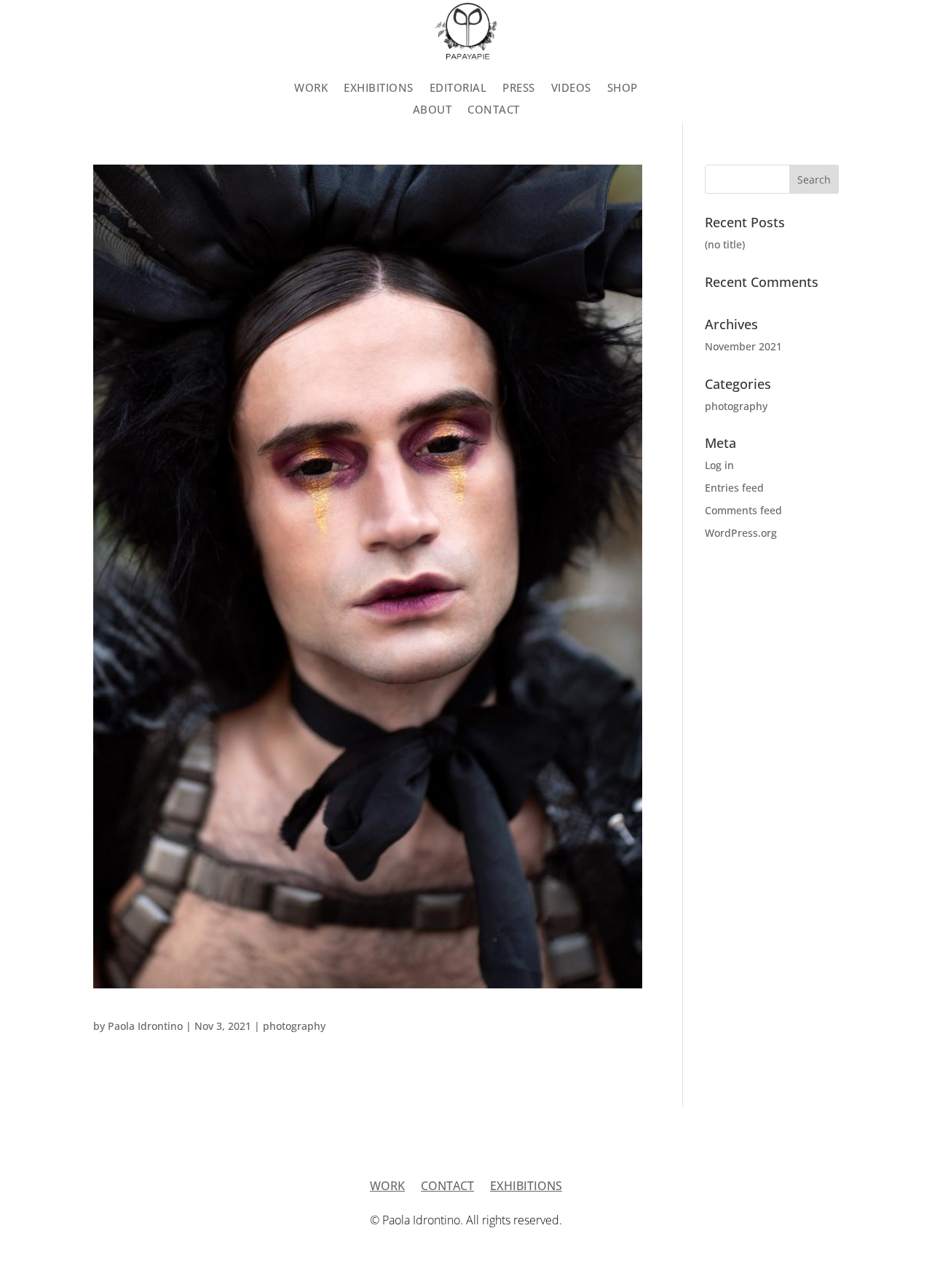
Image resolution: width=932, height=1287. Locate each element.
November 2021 (743, 346)
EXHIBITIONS (379, 88)
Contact (447, 1187)
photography (294, 1026)
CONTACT (493, 110)
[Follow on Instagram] (786, 95)
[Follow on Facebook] (873, 95)
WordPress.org (741, 533)
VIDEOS (571, 88)
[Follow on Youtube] (815, 95)
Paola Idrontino (145, 1026)
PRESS (518, 88)
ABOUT (432, 110)
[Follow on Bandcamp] (844, 95)
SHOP (622, 88)
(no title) (725, 244)
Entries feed (734, 488)
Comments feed (743, 510)
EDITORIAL (458, 88)
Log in (719, 465)
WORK (311, 88)
